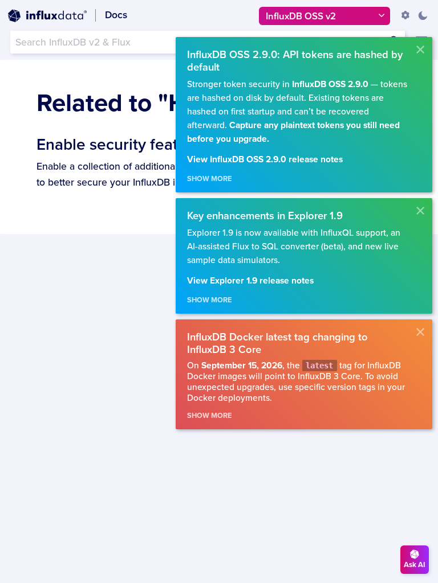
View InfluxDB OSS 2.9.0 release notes (265, 159)
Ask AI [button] (414, 564)
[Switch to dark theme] (422, 15)
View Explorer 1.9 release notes (250, 281)
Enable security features (122, 144)
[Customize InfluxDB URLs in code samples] (405, 15)
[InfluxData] (47, 16)
